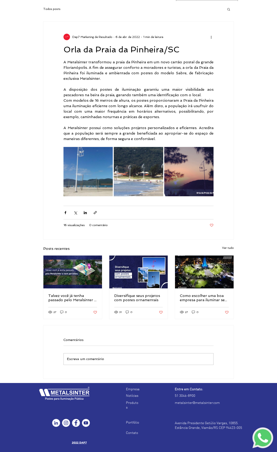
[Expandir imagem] (88, 171)
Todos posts (51, 9)
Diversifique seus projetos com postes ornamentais (137, 297)
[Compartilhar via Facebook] (65, 213)
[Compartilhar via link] (95, 213)
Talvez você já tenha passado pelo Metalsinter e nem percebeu (72, 297)
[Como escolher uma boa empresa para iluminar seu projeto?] (204, 272)
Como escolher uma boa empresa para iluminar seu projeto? (203, 297)
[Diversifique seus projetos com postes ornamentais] (138, 272)
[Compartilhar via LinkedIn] (85, 213)
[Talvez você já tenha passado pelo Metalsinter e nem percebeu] (72, 272)
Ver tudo (228, 247)
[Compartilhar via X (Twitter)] (75, 213)
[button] (229, 9)
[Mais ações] (211, 37)
